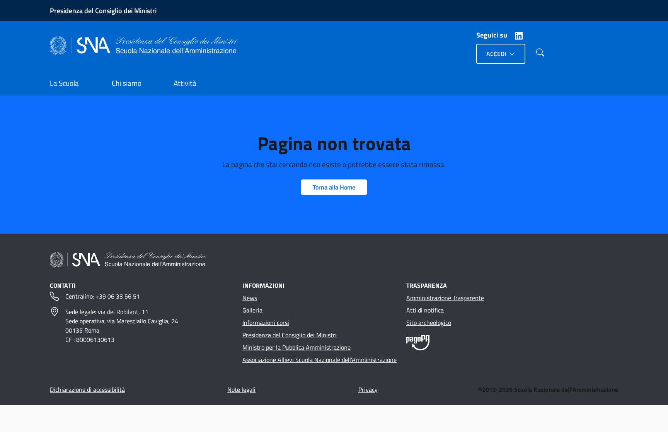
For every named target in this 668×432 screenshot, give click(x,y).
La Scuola (64, 83)
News (249, 297)
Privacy (368, 389)
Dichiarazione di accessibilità (87, 389)
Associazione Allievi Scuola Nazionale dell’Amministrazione (319, 359)
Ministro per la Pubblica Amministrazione (296, 347)
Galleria (252, 310)
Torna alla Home (334, 187)
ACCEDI (496, 53)
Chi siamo (126, 83)
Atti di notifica (425, 310)
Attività (185, 83)
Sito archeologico (428, 322)
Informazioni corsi (265, 322)
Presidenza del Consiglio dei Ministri (103, 10)
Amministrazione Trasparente (445, 297)
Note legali (241, 389)
